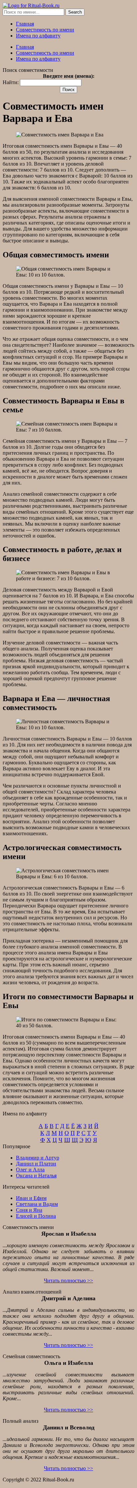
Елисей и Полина (36, 1216)
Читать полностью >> (68, 1280)
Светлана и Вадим (37, 1204)
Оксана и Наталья (36, 1175)
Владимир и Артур (37, 1157)
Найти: (11, 82)
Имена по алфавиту (38, 35)
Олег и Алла (30, 1169)
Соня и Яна (29, 1210)
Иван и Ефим (31, 1198)
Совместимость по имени (45, 29)
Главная (25, 23)
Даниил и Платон (36, 1163)
